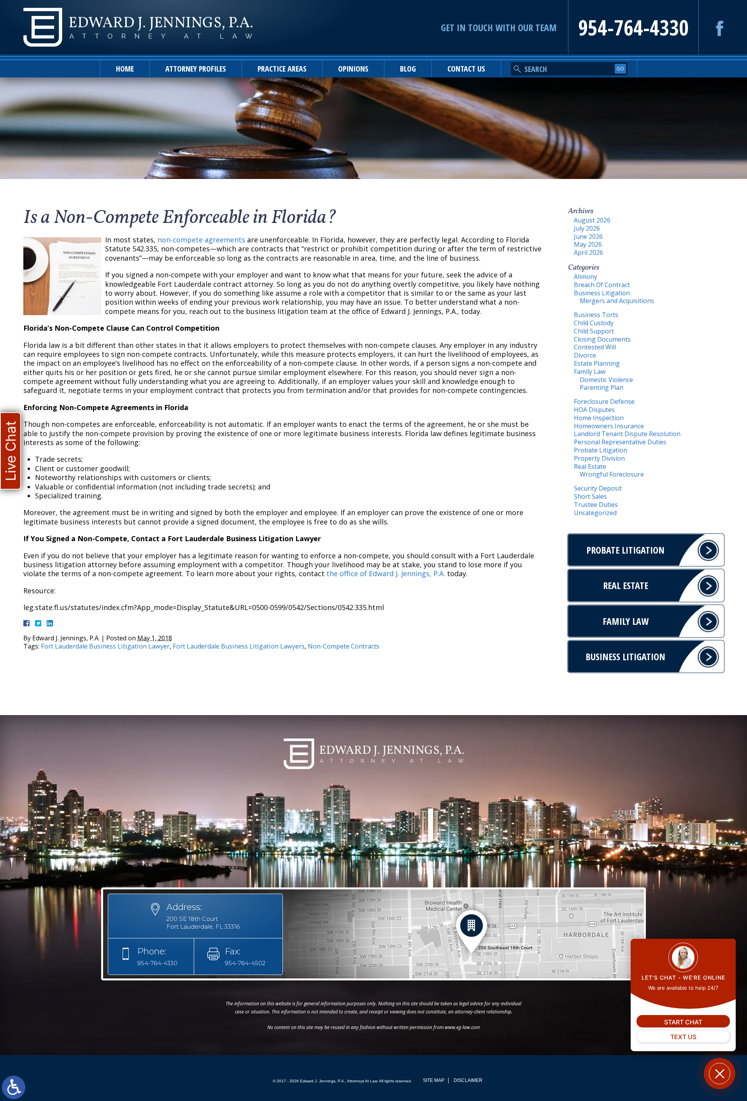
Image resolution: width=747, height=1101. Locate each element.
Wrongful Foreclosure (612, 474)
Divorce (585, 355)
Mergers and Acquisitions (617, 300)
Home (125, 68)
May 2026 (588, 244)
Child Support (594, 331)
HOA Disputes (594, 409)
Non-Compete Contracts (343, 646)
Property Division (599, 458)
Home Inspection (599, 418)
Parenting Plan (601, 387)
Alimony (585, 276)
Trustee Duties (596, 504)
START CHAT (683, 1022)
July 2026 (587, 228)
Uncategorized (595, 512)
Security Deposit (598, 488)
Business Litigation (602, 293)
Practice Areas (282, 68)
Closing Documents (602, 339)
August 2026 (592, 220)
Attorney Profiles (195, 68)
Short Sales (590, 496)
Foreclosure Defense (604, 401)
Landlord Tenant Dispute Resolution (627, 434)
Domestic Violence (606, 379)
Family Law (589, 371)
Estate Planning (597, 363)
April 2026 (588, 252)
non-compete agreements (201, 239)
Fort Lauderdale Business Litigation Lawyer (105, 646)
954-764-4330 (633, 27)
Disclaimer (468, 1080)
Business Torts (596, 314)
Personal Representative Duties (620, 442)
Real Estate (590, 466)
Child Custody (594, 323)
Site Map (433, 1080)
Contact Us (466, 68)
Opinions (353, 68)
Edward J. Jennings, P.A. (407, 573)
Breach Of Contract (602, 285)
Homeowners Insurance (609, 426)
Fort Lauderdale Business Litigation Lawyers (239, 646)
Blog (408, 68)
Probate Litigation (600, 450)
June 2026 (588, 236)
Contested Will (595, 347)
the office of (346, 573)
